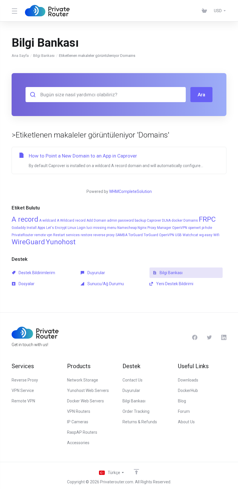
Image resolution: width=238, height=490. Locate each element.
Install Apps (36, 228)
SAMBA (121, 235)
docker (177, 220)
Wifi (216, 235)
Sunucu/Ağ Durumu (105, 283)
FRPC (207, 219)
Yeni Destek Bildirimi (174, 283)
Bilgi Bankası (44, 55)
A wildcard (47, 220)
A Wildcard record (71, 220)
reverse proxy (104, 235)
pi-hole (207, 228)
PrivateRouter (22, 235)
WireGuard (28, 242)
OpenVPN (179, 228)
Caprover (154, 220)
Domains (190, 220)
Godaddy (19, 228)
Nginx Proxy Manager (154, 228)
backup (140, 220)
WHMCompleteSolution (130, 191)
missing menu (104, 228)
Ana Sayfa (20, 55)
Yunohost (60, 242)
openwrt (194, 228)
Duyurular (95, 272)
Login (81, 228)
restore (86, 235)
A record (25, 219)
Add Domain (96, 220)
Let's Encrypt (56, 228)
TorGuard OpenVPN (159, 235)
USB (178, 235)
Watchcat (190, 235)
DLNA (166, 220)
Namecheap (127, 228)
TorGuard (135, 235)
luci (89, 228)
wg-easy (205, 235)
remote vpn (43, 235)
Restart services (66, 235)
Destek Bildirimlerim (36, 272)
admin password (120, 220)
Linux (72, 228)
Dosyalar (26, 283)
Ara (201, 94)
